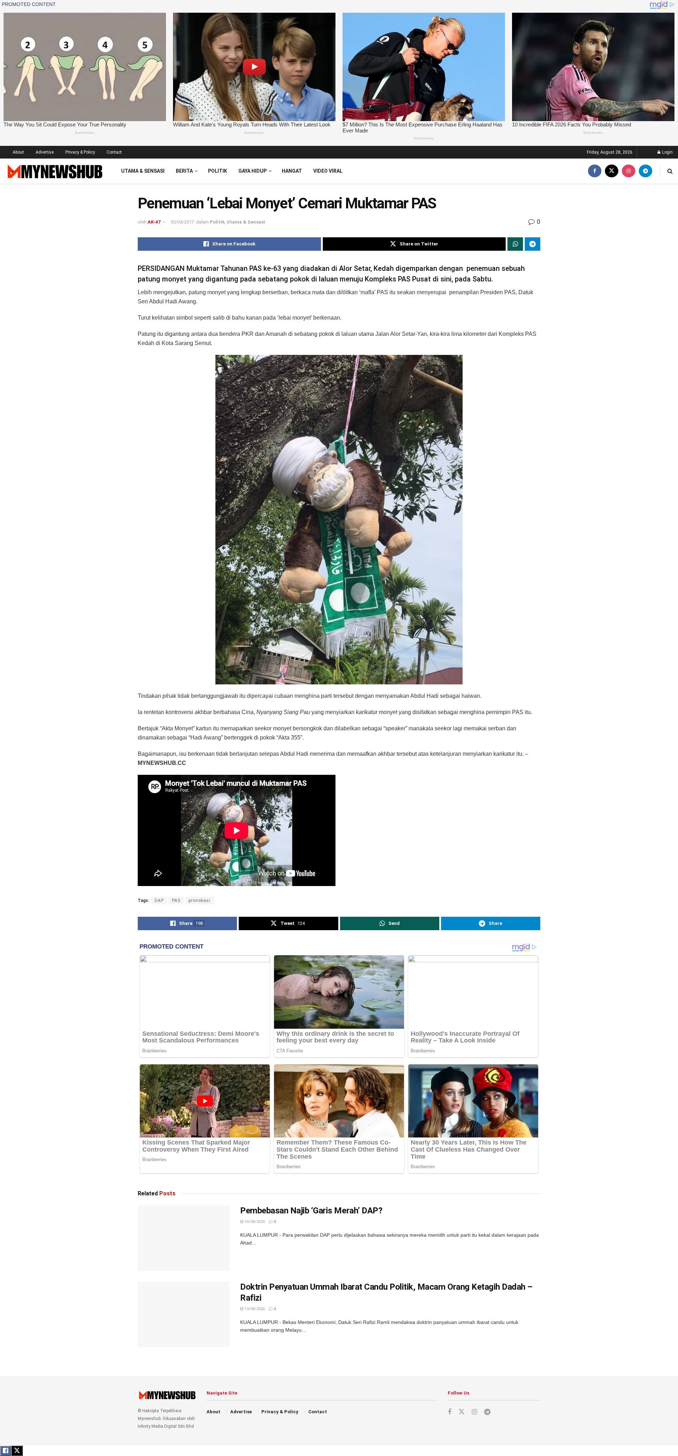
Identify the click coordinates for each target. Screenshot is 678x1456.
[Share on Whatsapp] (515, 244)
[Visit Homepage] (54, 171)
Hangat (292, 171)
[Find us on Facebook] (594, 171)
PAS (176, 900)
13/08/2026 (254, 1309)
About (18, 152)
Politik (217, 171)
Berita (184, 171)
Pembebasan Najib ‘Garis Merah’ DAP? (311, 1211)
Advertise (45, 152)
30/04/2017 (182, 222)
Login (667, 152)
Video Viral (328, 171)
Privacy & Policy (80, 152)
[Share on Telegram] (532, 244)
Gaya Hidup (252, 171)
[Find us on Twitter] (611, 171)
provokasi (199, 900)
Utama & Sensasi (143, 171)
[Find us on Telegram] (645, 171)
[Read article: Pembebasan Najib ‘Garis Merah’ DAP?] (184, 1238)
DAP (159, 900)
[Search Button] (670, 171)
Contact (114, 152)
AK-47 (154, 222)
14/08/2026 (254, 1221)
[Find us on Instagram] (628, 171)
